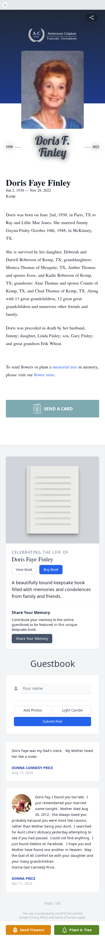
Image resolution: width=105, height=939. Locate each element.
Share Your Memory (32, 638)
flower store (44, 374)
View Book (24, 569)
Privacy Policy (39, 917)
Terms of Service (65, 917)
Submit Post (52, 721)
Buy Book (50, 569)
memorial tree (64, 367)
